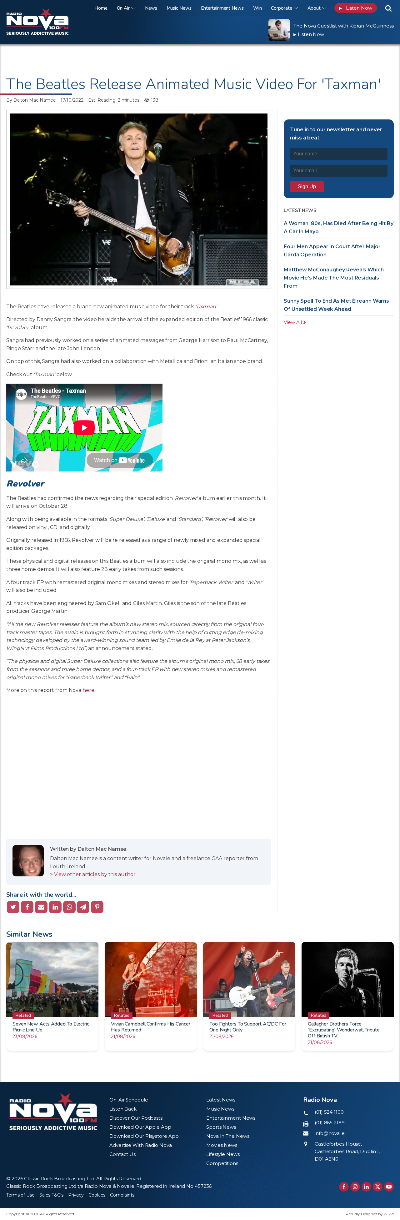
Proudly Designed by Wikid (370, 1214)
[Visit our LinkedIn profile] (366, 1187)
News (151, 8)
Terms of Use (20, 1195)
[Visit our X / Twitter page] (377, 1187)
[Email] (41, 907)
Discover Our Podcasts (135, 1118)
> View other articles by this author (92, 874)
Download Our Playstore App (143, 1136)
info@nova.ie (330, 1133)
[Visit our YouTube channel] (389, 1187)
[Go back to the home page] (45, 8)
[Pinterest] (97, 907)
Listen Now (355, 8)
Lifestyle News (223, 1154)
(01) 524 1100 (329, 1112)
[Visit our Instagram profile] (355, 1187)
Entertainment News (222, 8)
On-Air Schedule (128, 1100)
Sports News (221, 1127)
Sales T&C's (51, 1195)
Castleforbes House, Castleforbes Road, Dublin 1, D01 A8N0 (347, 1151)
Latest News (220, 1100)
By (31, 100)
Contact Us (122, 1154)
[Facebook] (27, 907)
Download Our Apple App (140, 1127)
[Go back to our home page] (53, 1111)
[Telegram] (83, 907)
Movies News (221, 1145)
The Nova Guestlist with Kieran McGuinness (343, 26)
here (88, 690)
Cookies (96, 1195)
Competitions (222, 1163)
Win (257, 8)
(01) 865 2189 (330, 1123)
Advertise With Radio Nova (140, 1145)
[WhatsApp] (69, 907)
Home (101, 8)
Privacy (76, 1195)
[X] (13, 907)
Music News (179, 8)
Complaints (122, 1195)
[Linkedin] (55, 907)
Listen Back (123, 1109)
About (314, 8)
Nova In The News (227, 1136)
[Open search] (388, 8)
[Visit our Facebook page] (344, 1187)
